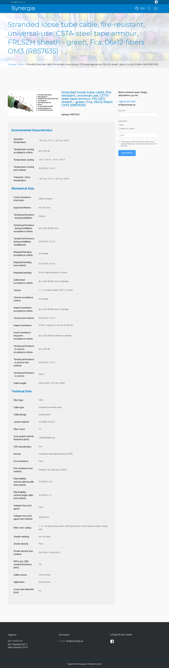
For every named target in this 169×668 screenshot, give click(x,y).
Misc (21, 64)
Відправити (127, 153)
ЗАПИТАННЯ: (122, 121)
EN (142, 8)
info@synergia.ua (18, 2)
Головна (12, 64)
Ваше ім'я (121, 111)
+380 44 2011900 (126, 101)
